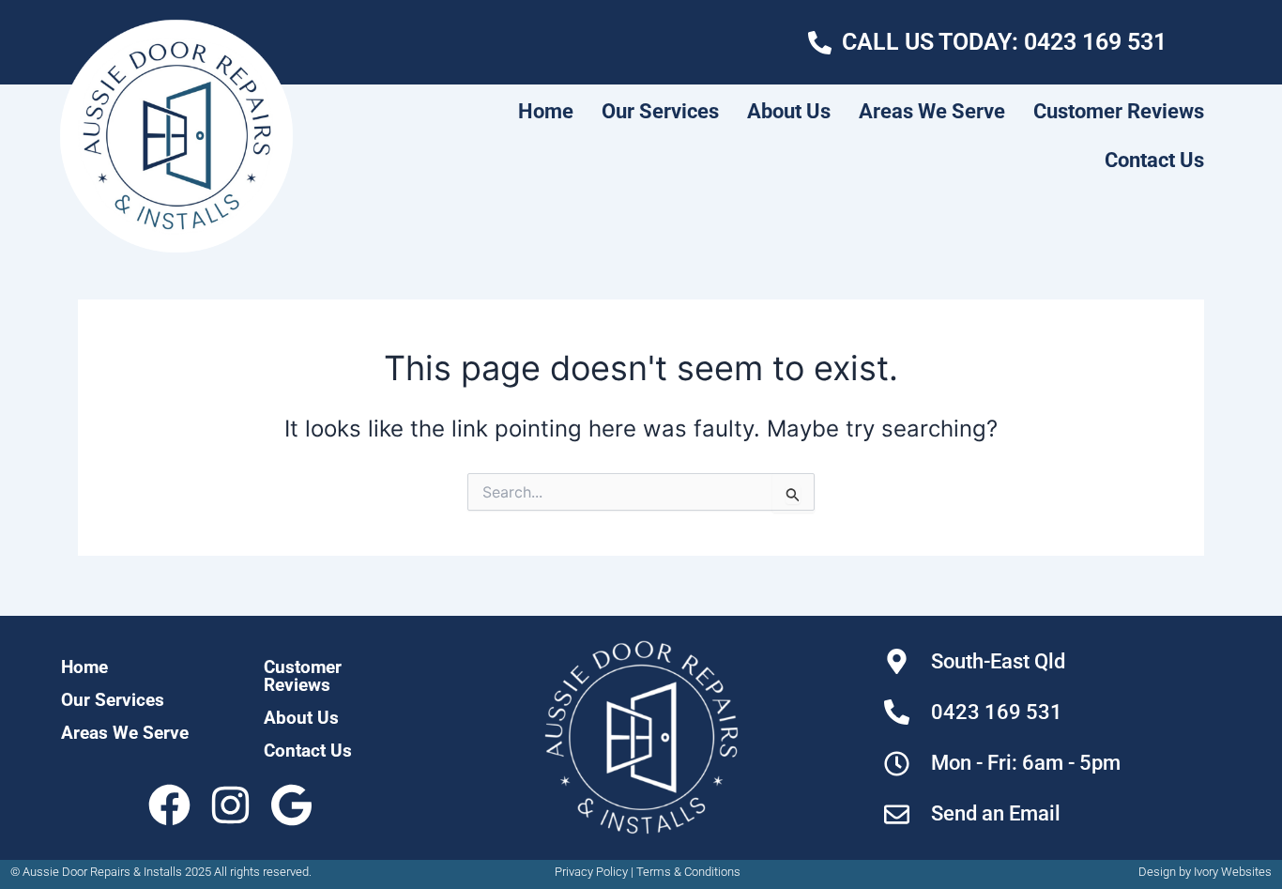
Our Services (660, 111)
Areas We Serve (932, 111)
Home (545, 111)
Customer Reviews (1118, 111)
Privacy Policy (591, 872)
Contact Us (1154, 160)
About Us (789, 111)
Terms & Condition (685, 872)
